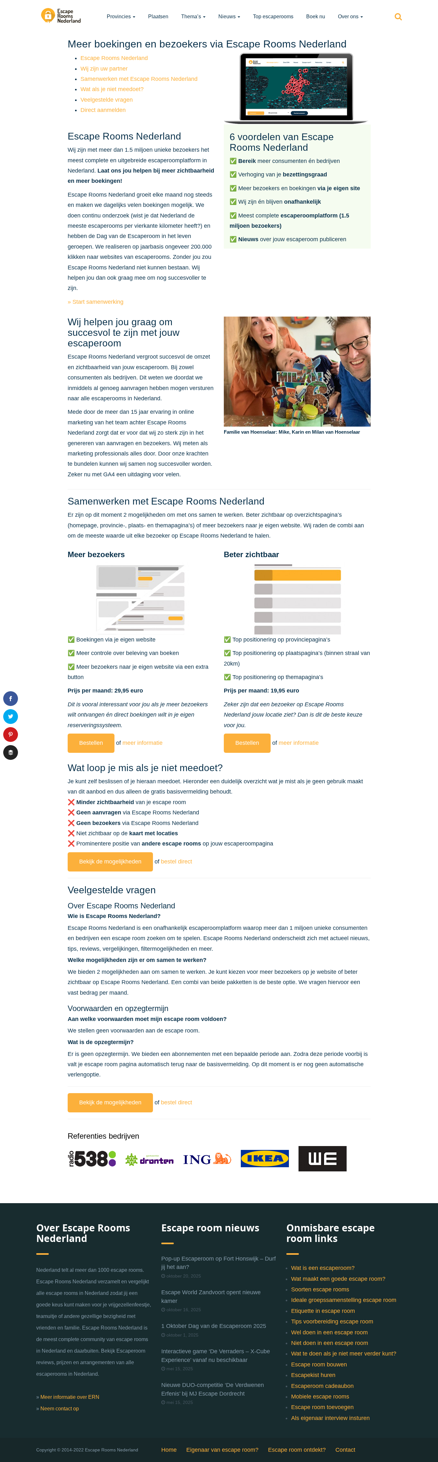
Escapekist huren (313, 1375)
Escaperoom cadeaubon (322, 1386)
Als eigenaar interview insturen (330, 1418)
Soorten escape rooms (320, 1289)
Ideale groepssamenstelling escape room (343, 1300)
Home (169, 1450)
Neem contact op (59, 1408)
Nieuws (227, 16)
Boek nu (315, 16)
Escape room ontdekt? (297, 1450)
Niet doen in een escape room (329, 1343)
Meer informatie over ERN (69, 1397)
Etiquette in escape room (323, 1311)
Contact (345, 1450)
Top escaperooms (273, 16)
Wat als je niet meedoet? (112, 89)
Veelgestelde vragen (106, 100)
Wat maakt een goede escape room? (338, 1279)
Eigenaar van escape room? (222, 1450)
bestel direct (176, 861)
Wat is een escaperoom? (323, 1268)
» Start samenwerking (95, 302)
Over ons (349, 16)
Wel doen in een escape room (329, 1332)
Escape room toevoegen (322, 1407)
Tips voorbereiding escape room (332, 1321)
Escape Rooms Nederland (114, 58)
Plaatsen (158, 16)
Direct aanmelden (103, 110)
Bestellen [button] (91, 743)
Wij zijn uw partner (104, 68)
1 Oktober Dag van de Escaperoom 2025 (213, 1326)
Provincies (119, 16)
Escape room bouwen (319, 1364)
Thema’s (191, 16)
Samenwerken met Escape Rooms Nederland (139, 79)
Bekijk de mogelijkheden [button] (110, 861)
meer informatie (142, 743)
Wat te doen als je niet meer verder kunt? (343, 1353)
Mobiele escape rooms (320, 1396)
